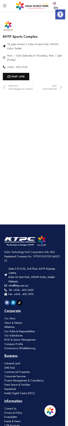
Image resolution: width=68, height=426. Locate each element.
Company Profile (13, 344)
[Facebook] (7, 302)
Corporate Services (15, 376)
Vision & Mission (13, 323)
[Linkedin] (13, 302)
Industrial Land (12, 363)
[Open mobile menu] (4, 5)
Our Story (9, 318)
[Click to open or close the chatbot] (50, 411)
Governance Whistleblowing (20, 348)
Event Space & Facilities (17, 385)
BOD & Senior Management (20, 340)
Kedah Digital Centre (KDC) (19, 393)
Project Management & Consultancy (24, 380)
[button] (60, 14)
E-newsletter (10, 417)
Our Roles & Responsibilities (19, 331)
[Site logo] (32, 5)
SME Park (9, 368)
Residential (10, 389)
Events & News (12, 421)
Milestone (9, 327)
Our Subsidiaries (13, 335)
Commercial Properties (17, 372)
